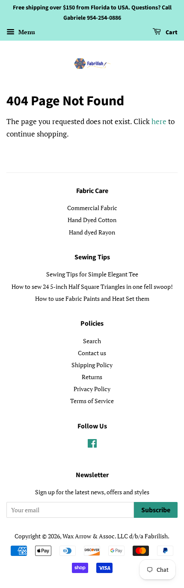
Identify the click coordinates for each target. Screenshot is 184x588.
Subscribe (155, 510)
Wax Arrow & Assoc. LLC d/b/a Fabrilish (115, 536)
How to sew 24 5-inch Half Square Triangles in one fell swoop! (92, 286)
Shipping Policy (92, 365)
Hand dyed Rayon (92, 232)
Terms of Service (92, 401)
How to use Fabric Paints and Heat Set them (92, 298)
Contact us (92, 353)
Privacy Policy (92, 389)
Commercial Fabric (92, 208)
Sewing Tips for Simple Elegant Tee (92, 274)
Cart (171, 32)
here (158, 121)
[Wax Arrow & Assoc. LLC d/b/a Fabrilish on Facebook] (92, 445)
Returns (92, 377)
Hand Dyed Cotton (92, 220)
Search (92, 341)
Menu (26, 32)
